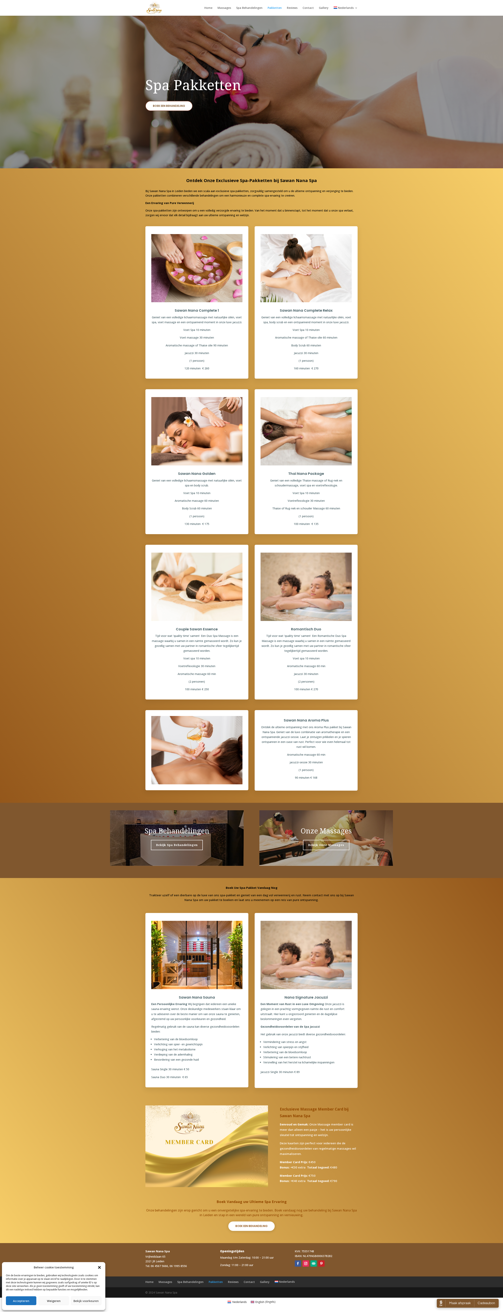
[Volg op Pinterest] (321, 1263)
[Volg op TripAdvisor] (313, 1263)
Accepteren (21, 1301)
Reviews (292, 8)
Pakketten (275, 8)
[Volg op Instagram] (306, 1263)
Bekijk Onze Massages (326, 845)
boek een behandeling (169, 106)
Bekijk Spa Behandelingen (177, 845)
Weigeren (54, 1301)
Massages (224, 8)
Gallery (324, 8)
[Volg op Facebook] (298, 1263)
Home (208, 8)
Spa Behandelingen (249, 8)
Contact (308, 8)
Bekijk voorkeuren (86, 1301)
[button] (99, 1267)
